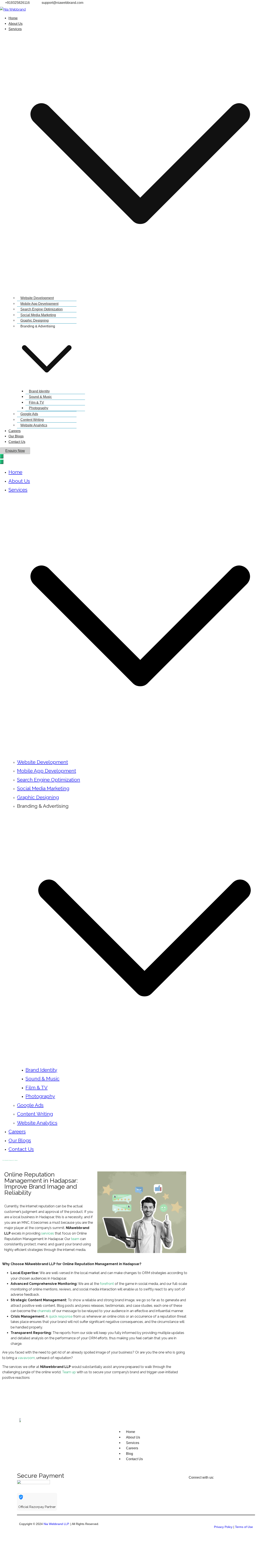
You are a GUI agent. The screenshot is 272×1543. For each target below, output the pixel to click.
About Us (15, 23)
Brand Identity (39, 391)
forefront (107, 1284)
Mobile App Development (39, 303)
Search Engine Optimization (41, 309)
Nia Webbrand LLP (56, 1524)
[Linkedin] (19, 1393)
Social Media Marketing (38, 315)
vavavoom (26, 1358)
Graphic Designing (34, 320)
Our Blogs (16, 436)
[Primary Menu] (1, 456)
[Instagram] (42, 1393)
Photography (38, 408)
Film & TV (36, 402)
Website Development (37, 298)
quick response (60, 1316)
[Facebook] (7, 1393)
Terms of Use (244, 1527)
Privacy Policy (223, 1527)
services (47, 1233)
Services (17, 489)
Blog (129, 1453)
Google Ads (29, 414)
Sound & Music (40, 397)
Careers (14, 431)
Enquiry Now (15, 451)
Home (13, 18)
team (75, 1239)
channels (44, 1311)
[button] (140, 163)
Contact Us (16, 442)
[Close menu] (1, 462)
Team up (69, 1372)
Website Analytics (33, 425)
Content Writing (32, 419)
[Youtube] (30, 1393)
